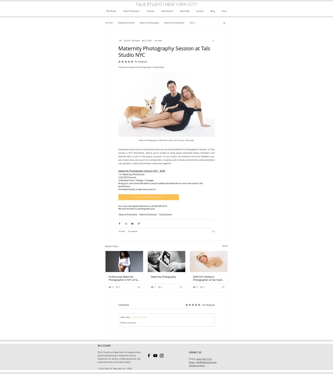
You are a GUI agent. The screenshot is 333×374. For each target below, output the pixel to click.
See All (225, 246)
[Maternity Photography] (166, 261)
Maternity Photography (149, 23)
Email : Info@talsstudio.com (203, 362)
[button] (150, 11)
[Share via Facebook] (119, 223)
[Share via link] (138, 223)
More (192, 23)
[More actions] (213, 40)
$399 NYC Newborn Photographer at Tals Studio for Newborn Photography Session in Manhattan (208, 278)
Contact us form (197, 365)
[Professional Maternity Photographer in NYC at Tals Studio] (124, 261)
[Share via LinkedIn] (132, 223)
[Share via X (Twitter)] (126, 223)
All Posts (109, 23)
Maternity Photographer (174, 23)
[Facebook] (148, 355)
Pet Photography (165, 214)
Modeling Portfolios (126, 23)
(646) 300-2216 (204, 359)
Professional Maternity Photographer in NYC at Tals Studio (124, 278)
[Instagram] (161, 355)
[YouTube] (155, 355)
